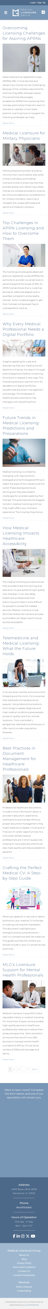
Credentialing (24, 1291)
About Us (24, 1255)
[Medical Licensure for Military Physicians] (24, 154)
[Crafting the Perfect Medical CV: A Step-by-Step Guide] (24, 897)
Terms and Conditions (24, 1267)
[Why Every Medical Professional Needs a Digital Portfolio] (24, 348)
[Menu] (6, 12)
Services (24, 1282)
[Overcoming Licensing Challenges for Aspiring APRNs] (24, 57)
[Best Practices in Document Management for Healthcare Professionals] (24, 788)
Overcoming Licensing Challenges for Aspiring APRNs (24, 33)
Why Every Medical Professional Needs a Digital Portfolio (23, 329)
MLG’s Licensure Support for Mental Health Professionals (23, 969)
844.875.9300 (24, 1207)
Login (33, 2)
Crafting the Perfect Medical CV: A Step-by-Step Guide (22, 873)
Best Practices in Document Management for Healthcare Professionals (19, 759)
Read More (8, 123)
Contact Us (24, 1271)
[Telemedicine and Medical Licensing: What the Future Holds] (24, 673)
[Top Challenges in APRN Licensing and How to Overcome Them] (24, 255)
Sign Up (41, 2)
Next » (35, 1069)
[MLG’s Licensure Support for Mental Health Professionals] (24, 994)
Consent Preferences (24, 1275)
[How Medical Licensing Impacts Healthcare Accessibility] (24, 563)
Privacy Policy (24, 1263)
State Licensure (24, 1287)
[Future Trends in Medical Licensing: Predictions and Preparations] (24, 452)
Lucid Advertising (32, 1305)
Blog (24, 1259)
